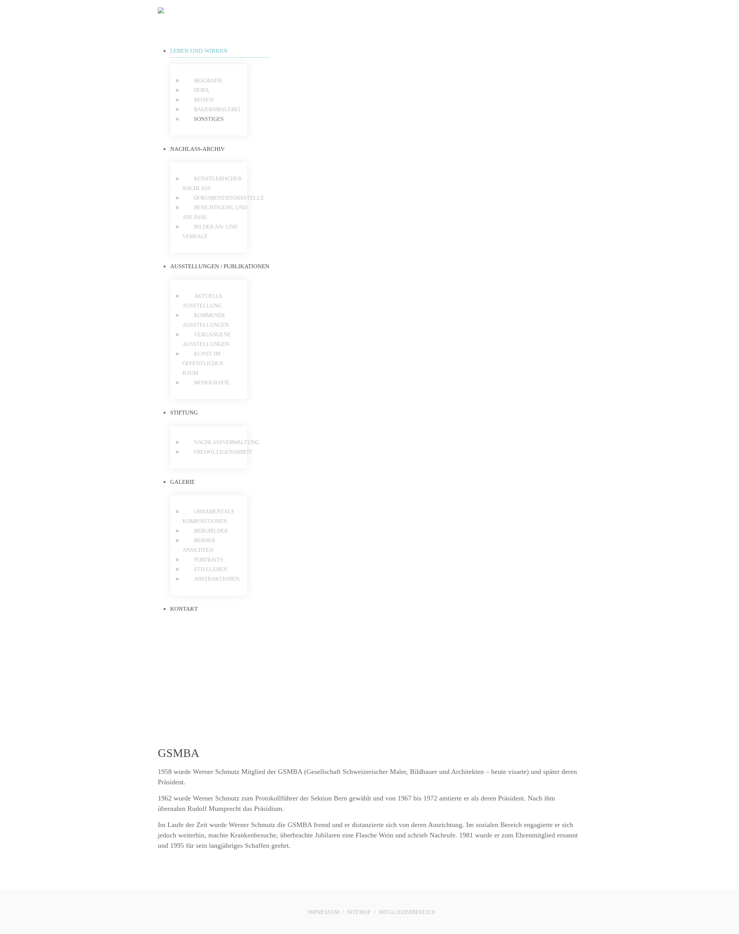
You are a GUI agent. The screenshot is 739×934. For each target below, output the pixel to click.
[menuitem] (219, 50)
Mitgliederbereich (407, 912)
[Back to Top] (576, 911)
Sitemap (359, 912)
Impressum (323, 912)
